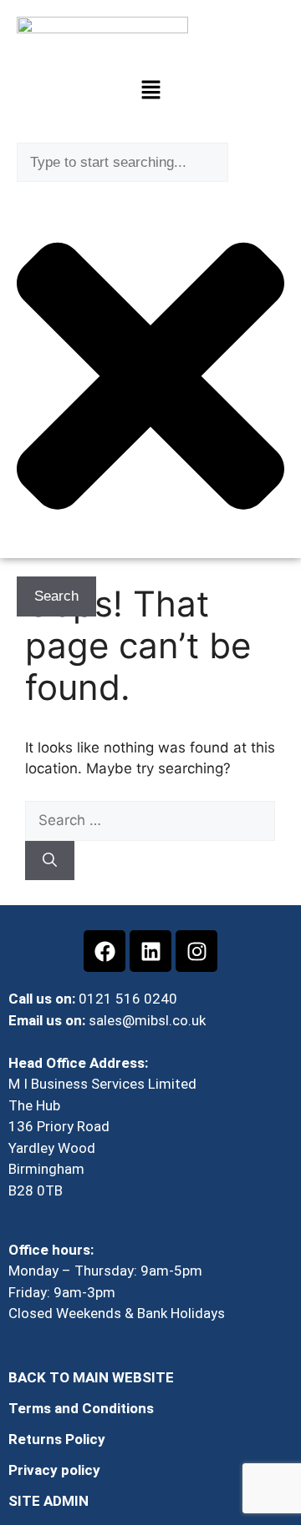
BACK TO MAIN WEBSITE (91, 1377)
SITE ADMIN (48, 1500)
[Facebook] (104, 951)
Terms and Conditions (81, 1408)
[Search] (49, 861)
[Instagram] (196, 951)
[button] (150, 91)
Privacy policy (54, 1470)
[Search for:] (150, 820)
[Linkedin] (150, 951)
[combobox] (122, 163)
